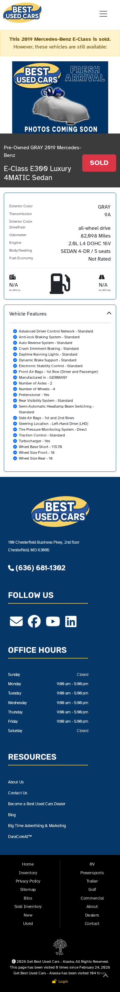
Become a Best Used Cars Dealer (36, 804)
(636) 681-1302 (39, 568)
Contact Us (17, 793)
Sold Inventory (28, 906)
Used (28, 923)
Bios (28, 898)
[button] (60, 388)
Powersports (92, 873)
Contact (92, 923)
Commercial (92, 898)
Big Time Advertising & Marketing (37, 825)
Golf (92, 889)
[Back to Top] (106, 977)
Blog (11, 814)
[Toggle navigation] (103, 14)
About (92, 906)
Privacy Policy (28, 881)
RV (92, 864)
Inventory (28, 873)
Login (62, 981)
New (28, 915)
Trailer (92, 881)
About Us (16, 782)
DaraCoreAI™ (20, 836)
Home (28, 864)
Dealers (92, 915)
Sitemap (28, 889)
